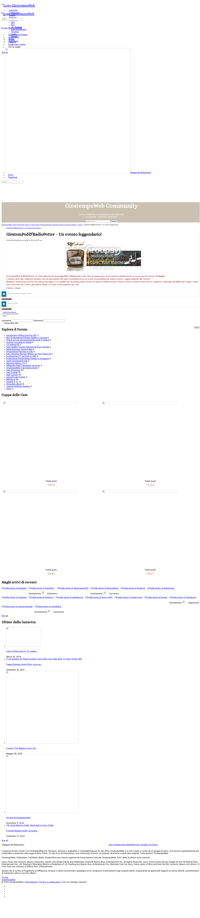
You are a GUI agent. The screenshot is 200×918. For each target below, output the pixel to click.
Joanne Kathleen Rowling (18, 386)
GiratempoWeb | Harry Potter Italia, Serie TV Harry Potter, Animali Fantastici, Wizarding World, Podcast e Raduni (39, 225)
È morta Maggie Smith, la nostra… (22, 831)
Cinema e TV (12, 382)
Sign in (5, 52)
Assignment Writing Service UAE (21, 335)
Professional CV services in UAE (21, 356)
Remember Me (11, 323)
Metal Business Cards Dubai (19, 349)
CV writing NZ (12, 345)
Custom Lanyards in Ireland (19, 342)
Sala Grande (12, 372)
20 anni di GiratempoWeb (18, 817)
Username (6, 320)
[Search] (3, 50)
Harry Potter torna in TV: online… (22, 651)
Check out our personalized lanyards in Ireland (27, 340)
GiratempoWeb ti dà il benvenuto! (21, 368)
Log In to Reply (7, 299)
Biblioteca (10, 379)
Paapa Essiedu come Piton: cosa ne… (24, 664)
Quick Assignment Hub (17, 361)
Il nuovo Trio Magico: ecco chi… (21, 748)
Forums (80, 225)
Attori (8, 389)
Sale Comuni (12, 375)
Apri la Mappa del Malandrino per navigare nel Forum (133, 845)
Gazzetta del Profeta (15, 377)
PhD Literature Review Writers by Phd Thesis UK (28, 354)
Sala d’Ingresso (13, 370)
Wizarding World (14, 384)
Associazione (31, 882)
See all (5, 616)
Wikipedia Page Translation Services (23, 365)
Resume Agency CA (15, 363)
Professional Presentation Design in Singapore (27, 358)
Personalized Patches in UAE (19, 351)
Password (38, 320)
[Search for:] (12, 19)
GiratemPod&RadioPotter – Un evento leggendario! (23, 228)
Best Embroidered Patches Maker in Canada (26, 338)
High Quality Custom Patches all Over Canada (27, 347)
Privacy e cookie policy (50, 882)
